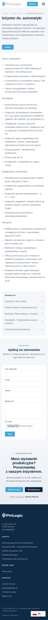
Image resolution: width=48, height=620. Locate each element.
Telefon (7, 390)
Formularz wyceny (9, 592)
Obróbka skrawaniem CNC (12, 551)
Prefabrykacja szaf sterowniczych (15, 559)
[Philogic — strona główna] (11, 4)
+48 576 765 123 (31, 497)
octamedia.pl (14, 615)
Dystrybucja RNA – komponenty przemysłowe (19, 547)
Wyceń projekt (14, 490)
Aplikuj (8, 47)
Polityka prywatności (10, 611)
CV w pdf (8, 421)
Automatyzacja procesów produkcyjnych (17, 543)
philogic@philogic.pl (9, 588)
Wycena (32, 4)
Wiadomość (9, 401)
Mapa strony (7, 596)
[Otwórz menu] (43, 4)
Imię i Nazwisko (11, 369)
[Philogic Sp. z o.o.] (24, 515)
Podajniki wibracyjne (10, 555)
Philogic (5, 13)
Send (10, 434)
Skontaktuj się (34, 490)
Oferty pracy (17, 13)
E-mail (7, 380)
